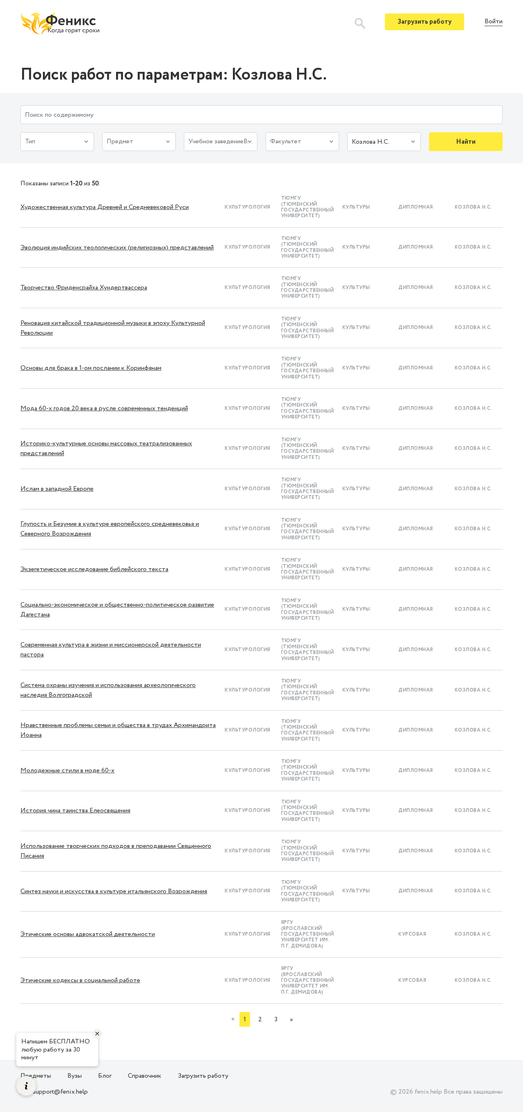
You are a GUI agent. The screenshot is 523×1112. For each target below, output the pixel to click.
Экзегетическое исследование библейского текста (94, 569)
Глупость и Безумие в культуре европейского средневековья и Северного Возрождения (109, 528)
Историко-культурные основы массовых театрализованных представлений (106, 448)
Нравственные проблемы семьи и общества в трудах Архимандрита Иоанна (118, 730)
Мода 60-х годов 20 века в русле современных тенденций (104, 408)
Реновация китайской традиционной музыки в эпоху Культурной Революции (112, 328)
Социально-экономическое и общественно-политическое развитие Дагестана (117, 609)
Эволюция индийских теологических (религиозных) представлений (117, 247)
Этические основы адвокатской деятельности (87, 934)
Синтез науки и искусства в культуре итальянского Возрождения (113, 891)
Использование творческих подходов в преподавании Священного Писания (115, 851)
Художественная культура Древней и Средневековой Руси (104, 207)
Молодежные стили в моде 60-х (67, 770)
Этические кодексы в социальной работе (80, 980)
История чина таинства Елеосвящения (75, 810)
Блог (105, 1076)
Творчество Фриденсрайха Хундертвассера (83, 287)
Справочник (144, 1076)
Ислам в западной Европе (57, 489)
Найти (466, 142)
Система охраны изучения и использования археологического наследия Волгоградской (108, 690)
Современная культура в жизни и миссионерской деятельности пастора (110, 649)
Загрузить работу (424, 22)
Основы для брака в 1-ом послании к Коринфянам (90, 368)
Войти (494, 22)
